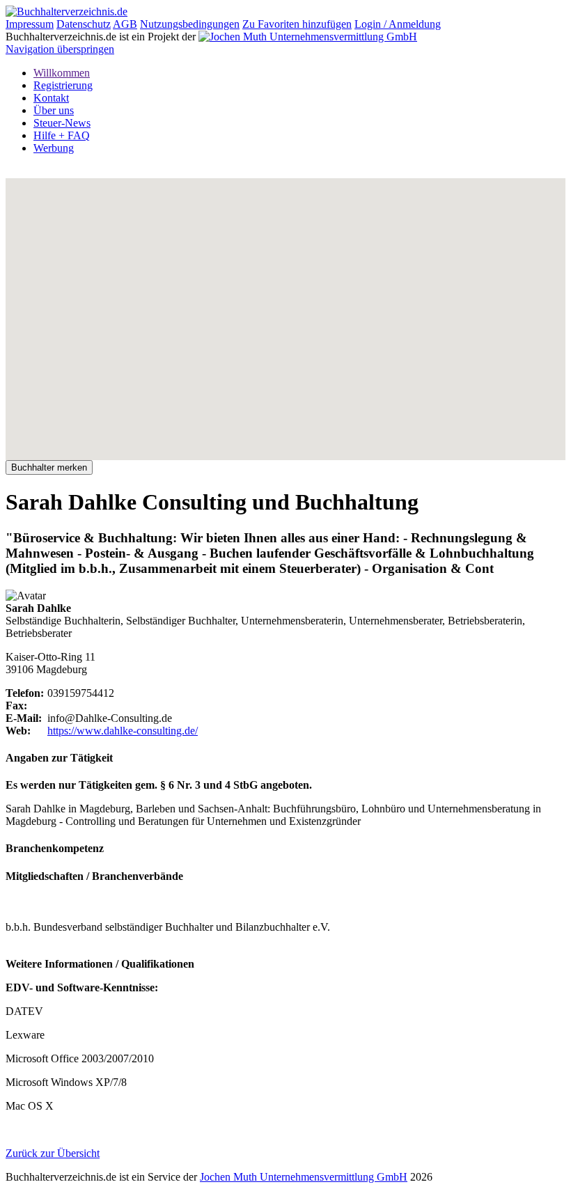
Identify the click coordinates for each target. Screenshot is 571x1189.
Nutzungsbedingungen (190, 24)
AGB (125, 24)
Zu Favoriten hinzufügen (297, 24)
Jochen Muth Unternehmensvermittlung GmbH (303, 1177)
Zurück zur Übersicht (53, 1153)
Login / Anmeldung (397, 24)
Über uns (53, 110)
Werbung (53, 148)
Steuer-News (62, 123)
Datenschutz (83, 24)
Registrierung (63, 85)
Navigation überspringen (60, 49)
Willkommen (61, 73)
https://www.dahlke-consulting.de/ (122, 731)
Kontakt (51, 98)
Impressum (30, 24)
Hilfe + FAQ (61, 135)
